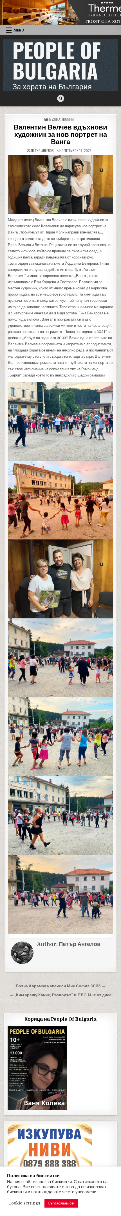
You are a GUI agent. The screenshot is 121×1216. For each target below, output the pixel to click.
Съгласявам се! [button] (61, 1203)
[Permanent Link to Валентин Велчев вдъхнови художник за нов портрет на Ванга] (60, 184)
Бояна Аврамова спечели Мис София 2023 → (61, 986)
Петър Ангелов (42, 150)
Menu (19, 30)
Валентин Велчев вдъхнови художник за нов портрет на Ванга (60, 135)
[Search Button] (60, 98)
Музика (54, 119)
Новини (68, 119)
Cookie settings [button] (24, 1203)
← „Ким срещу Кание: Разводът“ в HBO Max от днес (60, 995)
